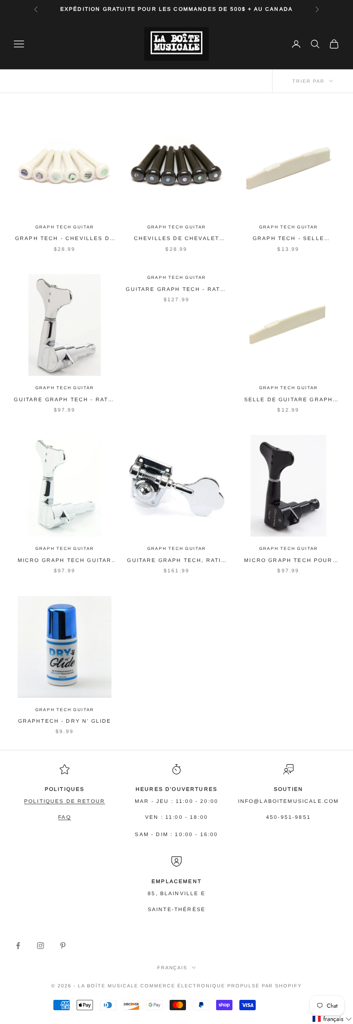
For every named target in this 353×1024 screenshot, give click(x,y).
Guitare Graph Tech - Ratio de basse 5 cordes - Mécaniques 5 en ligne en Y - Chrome (176, 289)
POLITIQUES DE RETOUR (64, 801)
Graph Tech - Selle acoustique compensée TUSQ (288, 239)
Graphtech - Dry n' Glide (64, 721)
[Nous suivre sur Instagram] (40, 945)
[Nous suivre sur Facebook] (18, 945)
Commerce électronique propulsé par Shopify (221, 985)
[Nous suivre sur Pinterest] (63, 945)
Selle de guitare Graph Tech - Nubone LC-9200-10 (288, 400)
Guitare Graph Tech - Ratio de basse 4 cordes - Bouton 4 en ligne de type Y (64, 400)
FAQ (64, 817)
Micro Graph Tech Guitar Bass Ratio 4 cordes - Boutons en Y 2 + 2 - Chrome (65, 561)
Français (172, 967)
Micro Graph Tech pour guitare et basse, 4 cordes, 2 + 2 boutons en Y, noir (289, 561)
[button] (332, 1019)
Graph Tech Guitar (64, 227)
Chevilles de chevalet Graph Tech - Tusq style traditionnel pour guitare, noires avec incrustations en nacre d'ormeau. (177, 239)
